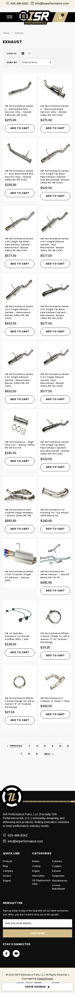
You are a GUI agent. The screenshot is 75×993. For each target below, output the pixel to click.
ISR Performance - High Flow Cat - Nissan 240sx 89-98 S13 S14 (19, 444)
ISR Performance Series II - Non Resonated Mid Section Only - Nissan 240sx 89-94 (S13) (19, 175)
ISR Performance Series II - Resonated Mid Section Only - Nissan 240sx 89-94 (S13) (54, 110)
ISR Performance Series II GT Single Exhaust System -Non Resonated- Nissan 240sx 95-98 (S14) (54, 244)
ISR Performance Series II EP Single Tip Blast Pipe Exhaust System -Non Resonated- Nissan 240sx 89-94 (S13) (55, 447)
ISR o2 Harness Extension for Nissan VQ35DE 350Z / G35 (17, 636)
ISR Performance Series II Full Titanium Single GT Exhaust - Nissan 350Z (19, 576)
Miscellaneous (59, 880)
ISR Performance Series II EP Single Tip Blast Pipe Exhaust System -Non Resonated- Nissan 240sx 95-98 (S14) (55, 176)
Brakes (35, 861)
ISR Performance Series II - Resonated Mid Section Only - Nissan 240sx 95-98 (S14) (19, 110)
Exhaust (19, 33)
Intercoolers (38, 875)
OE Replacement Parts (41, 882)
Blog (5, 866)
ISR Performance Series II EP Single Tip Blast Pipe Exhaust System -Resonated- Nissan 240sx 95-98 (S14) (19, 244)
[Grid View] (23, 53)
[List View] (29, 53)
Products (7, 861)
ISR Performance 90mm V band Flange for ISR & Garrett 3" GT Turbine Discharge (19, 703)
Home (6, 33)
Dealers (7, 875)
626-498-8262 (19, 3)
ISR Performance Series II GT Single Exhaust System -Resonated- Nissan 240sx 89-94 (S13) (19, 380)
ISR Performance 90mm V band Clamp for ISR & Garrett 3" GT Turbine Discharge (54, 638)
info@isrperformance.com (52, 3)
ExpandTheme (45, 978)
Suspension (58, 875)
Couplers (57, 866)
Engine (36, 871)
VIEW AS (12, 53)
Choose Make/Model (58, 887)
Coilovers (57, 861)
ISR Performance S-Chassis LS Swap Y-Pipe (55, 700)
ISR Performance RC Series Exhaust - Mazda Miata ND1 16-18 (54, 574)
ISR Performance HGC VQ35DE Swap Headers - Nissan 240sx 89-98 (19, 512)
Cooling (36, 866)
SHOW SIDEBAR (35, 986)
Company (8, 871)
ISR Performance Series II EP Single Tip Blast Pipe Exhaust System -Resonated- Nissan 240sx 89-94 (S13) (54, 312)
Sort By (12, 62)
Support (7, 880)
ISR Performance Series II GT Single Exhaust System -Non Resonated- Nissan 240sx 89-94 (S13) (54, 380)
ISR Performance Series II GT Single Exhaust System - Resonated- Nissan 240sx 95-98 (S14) (19, 312)
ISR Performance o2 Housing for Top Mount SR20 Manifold (54, 512)
